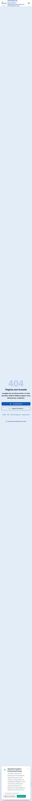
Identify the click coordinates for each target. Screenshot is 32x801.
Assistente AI (26, 415)
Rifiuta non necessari (9, 796)
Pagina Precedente (17, 408)
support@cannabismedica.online (17, 421)
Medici (4, 415)
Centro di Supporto (15, 415)
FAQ (8, 415)
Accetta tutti (21, 796)
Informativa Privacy (18, 790)
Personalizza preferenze (12, 793)
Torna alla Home (17, 404)
